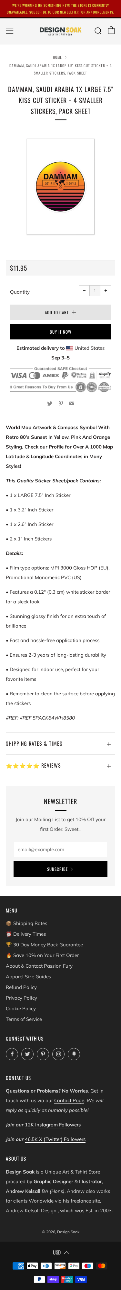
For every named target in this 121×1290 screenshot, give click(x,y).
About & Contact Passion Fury (39, 966)
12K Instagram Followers (53, 1125)
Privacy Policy (21, 998)
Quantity (20, 292)
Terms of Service (24, 1019)
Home (57, 57)
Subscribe (57, 869)
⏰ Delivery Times (26, 934)
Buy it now (60, 331)
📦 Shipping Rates (26, 923)
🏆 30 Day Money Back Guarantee (44, 945)
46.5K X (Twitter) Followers (55, 1139)
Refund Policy (21, 987)
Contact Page (69, 1100)
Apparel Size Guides (28, 976)
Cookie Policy (21, 1008)
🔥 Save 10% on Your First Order (42, 955)
